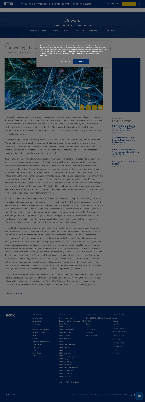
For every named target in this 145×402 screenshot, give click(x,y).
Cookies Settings (64, 61)
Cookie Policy (71, 51)
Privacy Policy (82, 51)
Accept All (81, 61)
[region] (73, 53)
